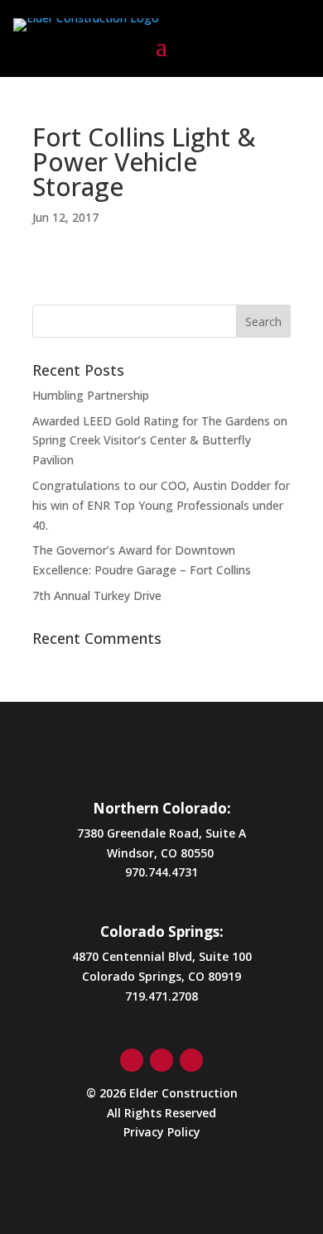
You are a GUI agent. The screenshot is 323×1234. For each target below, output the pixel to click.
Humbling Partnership (90, 395)
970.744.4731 (161, 872)
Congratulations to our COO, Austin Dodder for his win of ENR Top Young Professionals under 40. (161, 505)
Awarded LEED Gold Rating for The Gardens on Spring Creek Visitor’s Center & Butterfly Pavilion (159, 440)
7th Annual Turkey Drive (97, 595)
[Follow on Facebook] (131, 1060)
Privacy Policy (161, 1132)
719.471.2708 (161, 996)
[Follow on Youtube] (191, 1060)
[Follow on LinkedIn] (161, 1060)
